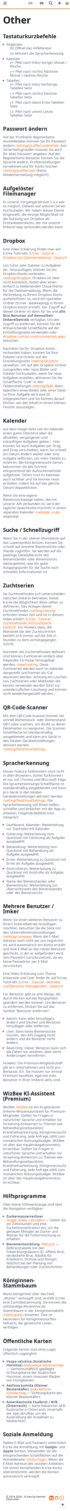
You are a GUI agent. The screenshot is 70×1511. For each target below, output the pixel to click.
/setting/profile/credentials (37, 145)
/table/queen (13, 1314)
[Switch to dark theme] (59, 3)
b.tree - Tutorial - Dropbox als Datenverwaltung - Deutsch (35, 255)
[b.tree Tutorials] (62, 1498)
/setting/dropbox (16, 277)
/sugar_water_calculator (25, 1220)
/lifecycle (48, 1244)
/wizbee (22, 1107)
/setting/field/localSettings (24, 749)
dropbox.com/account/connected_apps (34, 336)
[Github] (56, 1498)
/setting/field (42, 385)
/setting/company (17, 936)
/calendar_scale (47, 512)
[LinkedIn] (51, 1498)
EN (30, 3)
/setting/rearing (42, 610)
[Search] (50, 3)
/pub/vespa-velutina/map (43, 1365)
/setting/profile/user (19, 170)
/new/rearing (27, 664)
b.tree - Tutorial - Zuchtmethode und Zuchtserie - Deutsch (28, 623)
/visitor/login (36, 1459)
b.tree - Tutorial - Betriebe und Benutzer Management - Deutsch (33, 983)
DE (42, 3)
